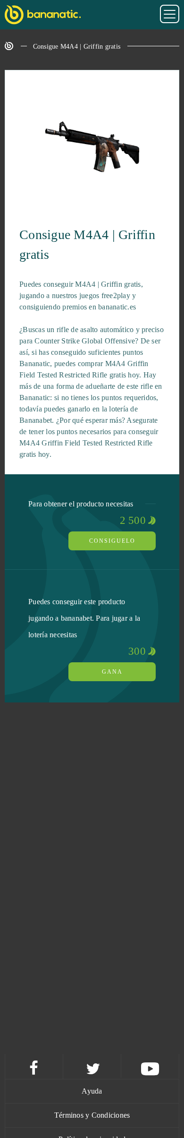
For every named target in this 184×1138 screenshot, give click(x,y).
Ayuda (92, 1091)
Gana (112, 671)
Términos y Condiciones (92, 1115)
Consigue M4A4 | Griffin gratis (77, 46)
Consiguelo (112, 541)
